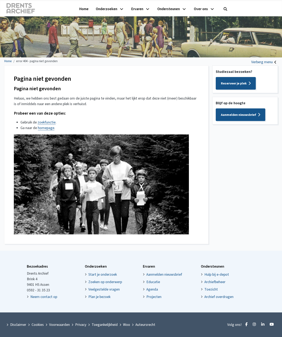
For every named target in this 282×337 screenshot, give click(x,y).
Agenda (152, 289)
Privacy (80, 324)
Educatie (153, 282)
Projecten (153, 296)
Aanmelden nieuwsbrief (238, 115)
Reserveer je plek (234, 83)
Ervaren (137, 9)
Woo (126, 324)
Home (84, 9)
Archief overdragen (218, 296)
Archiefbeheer (214, 282)
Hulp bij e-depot (216, 274)
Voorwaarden (59, 324)
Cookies (38, 324)
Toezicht (211, 289)
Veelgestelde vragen (104, 289)
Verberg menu (262, 62)
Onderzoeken (106, 9)
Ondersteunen (168, 9)
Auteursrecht (145, 324)
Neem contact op (43, 296)
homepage (46, 128)
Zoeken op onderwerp (105, 282)
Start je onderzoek (102, 274)
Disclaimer (18, 324)
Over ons (201, 9)
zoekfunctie (47, 122)
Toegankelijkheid (105, 324)
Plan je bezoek (99, 296)
